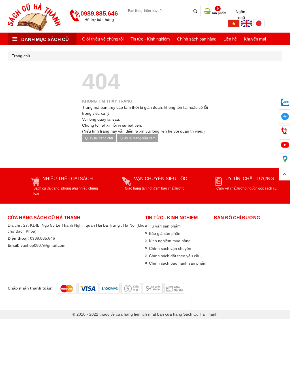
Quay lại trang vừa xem (137, 138)
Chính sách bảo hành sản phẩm (177, 263)
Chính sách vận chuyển (170, 248)
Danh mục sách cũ (44, 39)
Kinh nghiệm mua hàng (170, 241)
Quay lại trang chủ (99, 138)
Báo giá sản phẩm (165, 233)
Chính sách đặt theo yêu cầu (175, 256)
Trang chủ (21, 56)
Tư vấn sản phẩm (165, 226)
